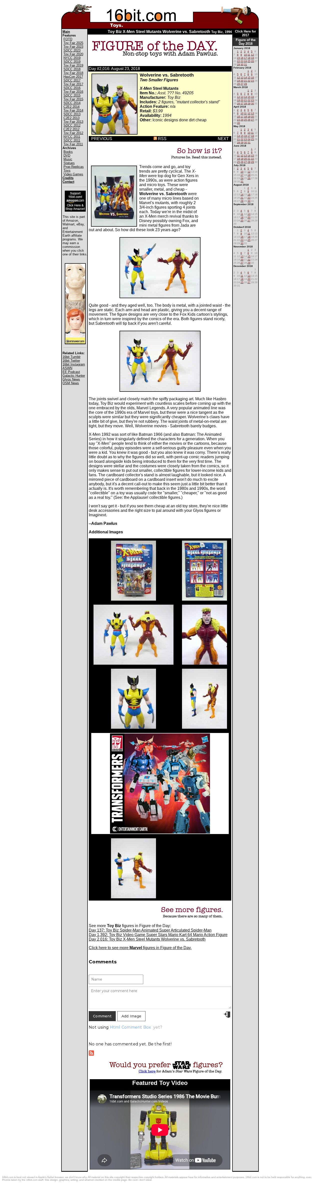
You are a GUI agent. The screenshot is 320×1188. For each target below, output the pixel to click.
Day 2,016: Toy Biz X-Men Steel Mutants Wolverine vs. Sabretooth (147, 939)
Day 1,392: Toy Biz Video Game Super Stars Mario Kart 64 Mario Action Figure (158, 935)
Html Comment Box (130, 1027)
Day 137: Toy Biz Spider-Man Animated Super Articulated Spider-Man (150, 930)
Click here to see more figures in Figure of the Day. (140, 948)
